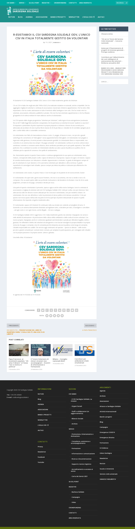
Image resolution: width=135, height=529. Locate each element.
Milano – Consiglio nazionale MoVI (60, 360)
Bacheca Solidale (78, 492)
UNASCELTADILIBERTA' (108, 479)
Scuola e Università (107, 469)
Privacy (40, 447)
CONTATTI (73, 3)
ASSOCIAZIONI (41, 17)
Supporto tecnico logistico (81, 464)
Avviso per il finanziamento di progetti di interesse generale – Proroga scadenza (113, 50)
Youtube (41, 462)
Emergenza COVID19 (107, 432)
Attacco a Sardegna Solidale (110, 406)
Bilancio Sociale (77, 419)
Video (74, 502)
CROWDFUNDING (60, 3)
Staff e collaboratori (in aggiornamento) (80, 412)
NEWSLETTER (74, 17)
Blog (20, 17)
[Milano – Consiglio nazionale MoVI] (63, 350)
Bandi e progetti (106, 417)
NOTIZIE (11, 17)
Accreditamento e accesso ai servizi (82, 470)
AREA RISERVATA (85, 3)
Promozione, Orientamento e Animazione (82, 435)
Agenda (102, 391)
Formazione (76, 448)
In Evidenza (104, 448)
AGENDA (29, 17)
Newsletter (42, 452)
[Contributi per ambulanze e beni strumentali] (84, 350)
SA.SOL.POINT (34, 3)
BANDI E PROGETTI (58, 17)
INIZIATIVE (45, 3)
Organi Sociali (77, 406)
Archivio (75, 424)
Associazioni (104, 401)
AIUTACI (101, 17)
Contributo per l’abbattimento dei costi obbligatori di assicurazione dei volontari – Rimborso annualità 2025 (112, 60)
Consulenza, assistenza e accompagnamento (80, 442)
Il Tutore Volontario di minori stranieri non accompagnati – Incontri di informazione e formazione (40, 363)
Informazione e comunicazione (83, 454)
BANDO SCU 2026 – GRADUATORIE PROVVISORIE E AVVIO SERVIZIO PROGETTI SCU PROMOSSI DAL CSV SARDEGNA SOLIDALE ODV (113, 71)
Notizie (102, 464)
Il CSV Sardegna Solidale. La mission (81, 400)
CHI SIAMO (10, 3)
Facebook (41, 457)
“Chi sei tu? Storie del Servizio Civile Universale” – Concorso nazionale (112, 41)
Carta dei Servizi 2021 (80, 476)
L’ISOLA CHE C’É (88, 17)
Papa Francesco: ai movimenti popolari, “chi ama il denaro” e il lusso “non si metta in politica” (18, 363)
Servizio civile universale (108, 474)
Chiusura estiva (107, 34)
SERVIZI (21, 3)
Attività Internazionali (108, 411)
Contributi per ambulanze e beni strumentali (82, 361)
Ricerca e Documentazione (81, 459)
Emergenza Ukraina (107, 437)
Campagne (76, 497)
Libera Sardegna (106, 453)
